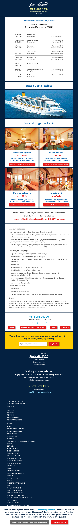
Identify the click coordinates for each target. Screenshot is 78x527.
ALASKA (9, 426)
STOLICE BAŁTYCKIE (14, 500)
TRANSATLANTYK (13, 503)
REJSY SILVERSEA (13, 417)
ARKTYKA (10, 438)
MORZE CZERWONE (14, 488)
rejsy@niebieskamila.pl (41, 323)
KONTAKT (10, 406)
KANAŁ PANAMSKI (13, 478)
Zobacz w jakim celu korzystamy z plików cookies (29, 522)
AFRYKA (10, 424)
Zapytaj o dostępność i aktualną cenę (21, 164)
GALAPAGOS (11, 466)
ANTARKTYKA (12, 436)
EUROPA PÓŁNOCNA (14, 458)
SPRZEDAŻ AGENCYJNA (15, 401)
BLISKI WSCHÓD (12, 448)
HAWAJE (10, 468)
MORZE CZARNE (12, 485)
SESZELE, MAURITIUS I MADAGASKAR (19, 498)
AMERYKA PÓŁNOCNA (14, 431)
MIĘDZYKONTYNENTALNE (16, 483)
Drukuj (54, 327)
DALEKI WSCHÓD (13, 451)
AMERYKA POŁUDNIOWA (15, 429)
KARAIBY (10, 480)
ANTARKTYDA (12, 434)
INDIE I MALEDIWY (13, 471)
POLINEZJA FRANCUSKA (15, 493)
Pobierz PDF (65, 327)
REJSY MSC (10, 412)
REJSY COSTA (11, 410)
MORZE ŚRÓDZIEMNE (14, 490)
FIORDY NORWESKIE (14, 463)
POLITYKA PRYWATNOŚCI (16, 404)
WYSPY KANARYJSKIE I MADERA (18, 505)
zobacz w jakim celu (46, 510)
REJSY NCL (10, 415)
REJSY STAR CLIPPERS (14, 420)
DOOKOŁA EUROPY (13, 453)
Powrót (11, 327)
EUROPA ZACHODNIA (14, 461)
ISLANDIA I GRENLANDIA (15, 473)
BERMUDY (10, 446)
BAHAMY (10, 443)
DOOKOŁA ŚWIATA (13, 456)
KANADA (10, 475)
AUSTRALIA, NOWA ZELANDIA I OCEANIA (21, 441)
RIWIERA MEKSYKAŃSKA (15, 495)
